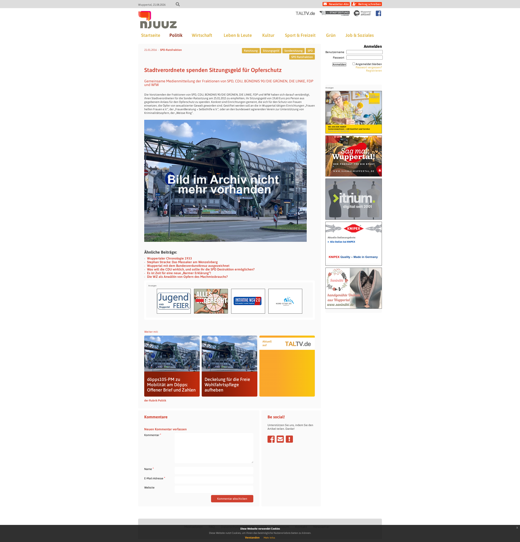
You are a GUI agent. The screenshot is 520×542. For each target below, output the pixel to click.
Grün (331, 35)
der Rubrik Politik (155, 400)
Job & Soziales (360, 35)
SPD (310, 50)
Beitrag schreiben (369, 4)
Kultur (268, 35)
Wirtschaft (202, 35)
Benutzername (334, 52)
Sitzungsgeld (271, 50)
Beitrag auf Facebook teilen (271, 439)
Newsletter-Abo (339, 4)
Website (149, 487)
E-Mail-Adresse (154, 478)
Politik (175, 35)
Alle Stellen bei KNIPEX (341, 241)
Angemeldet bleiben (369, 64)
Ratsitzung (251, 50)
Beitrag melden (289, 439)
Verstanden (252, 537)
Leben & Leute (238, 35)
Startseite (150, 35)
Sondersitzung (293, 50)
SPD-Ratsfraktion (171, 49)
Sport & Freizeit (300, 35)
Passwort (338, 57)
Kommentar (152, 435)
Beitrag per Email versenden (280, 439)
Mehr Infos (269, 537)
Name (149, 469)
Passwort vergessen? (369, 67)
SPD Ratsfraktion (302, 57)
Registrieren (374, 70)
